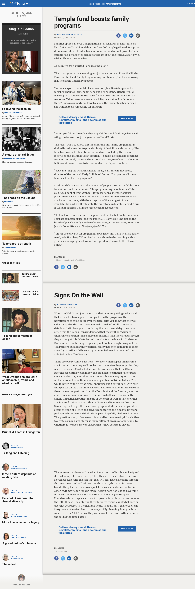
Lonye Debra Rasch (18, 537)
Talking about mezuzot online (30, 275)
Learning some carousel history (30, 293)
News (58, 260)
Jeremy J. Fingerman (19, 516)
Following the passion (16, 109)
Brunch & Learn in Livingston (21, 432)
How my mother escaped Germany (17, 162)
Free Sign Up (127, 119)
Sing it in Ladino (21, 29)
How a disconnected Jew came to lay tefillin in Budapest (21, 206)
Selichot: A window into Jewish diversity (17, 499)
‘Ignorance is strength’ (17, 243)
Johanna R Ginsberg (66, 35)
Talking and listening (15, 453)
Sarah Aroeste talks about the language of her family (21, 41)
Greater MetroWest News (74, 260)
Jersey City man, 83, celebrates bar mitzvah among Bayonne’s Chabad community (21, 117)
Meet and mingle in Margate (17, 394)
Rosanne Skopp (17, 558)
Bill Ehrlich (8, 202)
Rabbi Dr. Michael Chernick (21, 492)
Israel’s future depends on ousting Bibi (19, 475)
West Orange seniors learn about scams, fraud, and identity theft (19, 380)
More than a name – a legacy (21, 522)
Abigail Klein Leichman (13, 113)
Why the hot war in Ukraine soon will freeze (18, 252)
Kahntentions (61, 551)
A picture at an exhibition (18, 154)
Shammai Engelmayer (19, 468)
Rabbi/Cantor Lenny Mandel (15, 158)
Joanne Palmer (22, 34)
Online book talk (11, 262)
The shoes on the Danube (18, 198)
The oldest (9, 564)
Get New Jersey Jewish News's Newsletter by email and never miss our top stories (82, 120)
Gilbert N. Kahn (64, 305)
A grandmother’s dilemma (19, 543)
